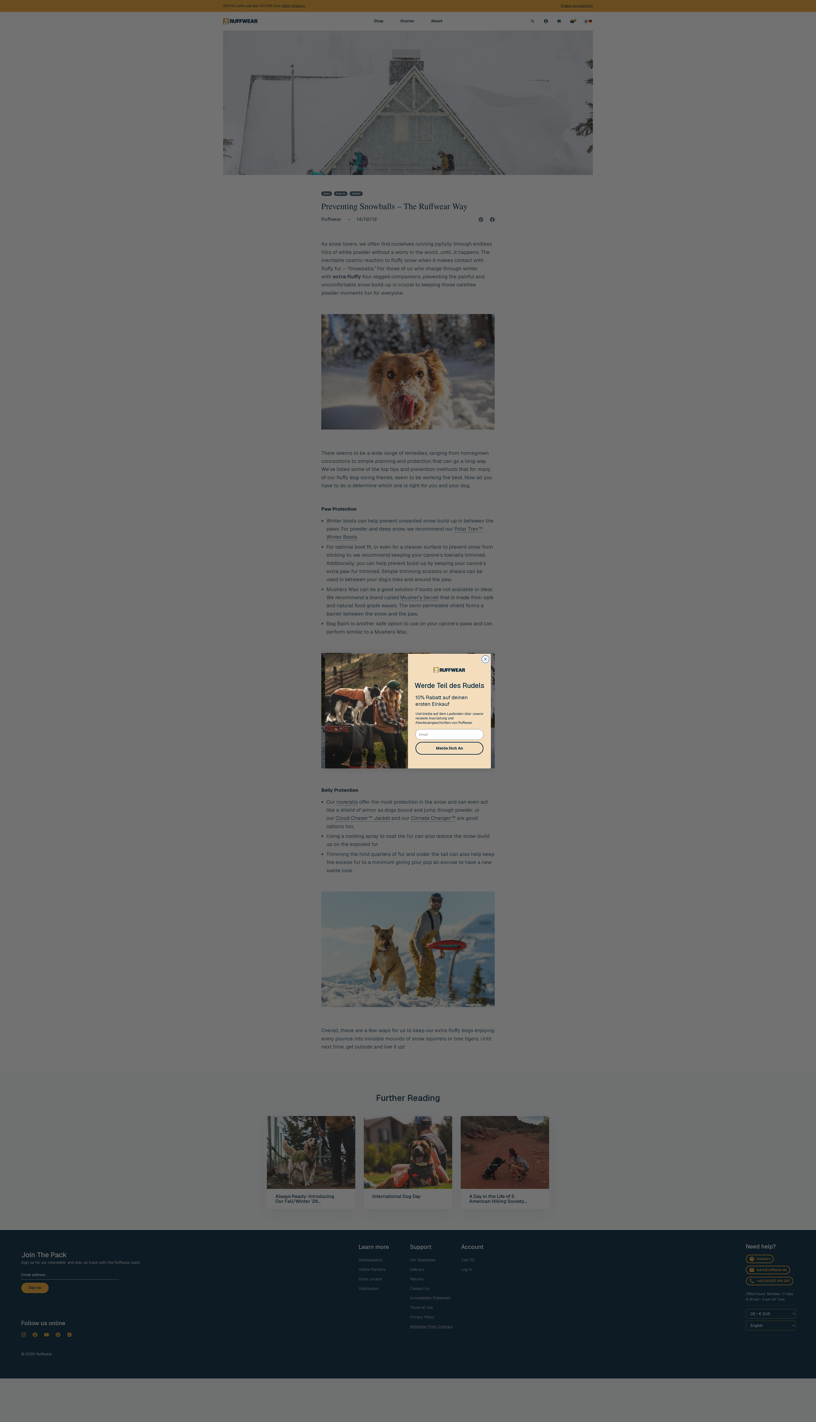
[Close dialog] (485, 659)
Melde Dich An (449, 748)
